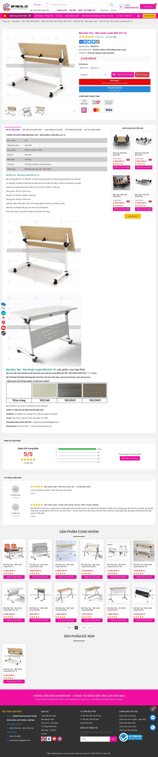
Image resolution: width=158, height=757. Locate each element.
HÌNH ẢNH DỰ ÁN (72, 16)
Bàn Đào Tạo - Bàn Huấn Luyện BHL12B (64, 565)
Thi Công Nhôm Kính (49, 726)
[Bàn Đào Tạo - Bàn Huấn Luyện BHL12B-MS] (92, 551)
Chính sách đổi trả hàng (128, 730)
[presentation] (6, 110)
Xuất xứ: (10, 155)
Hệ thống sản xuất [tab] (73, 130)
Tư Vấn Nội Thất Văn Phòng (90, 716)
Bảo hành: (11, 159)
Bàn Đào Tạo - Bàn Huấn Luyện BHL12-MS (38, 565)
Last (89, 627)
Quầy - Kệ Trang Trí (86, 10)
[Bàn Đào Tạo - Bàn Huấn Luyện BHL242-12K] (14, 594)
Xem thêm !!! (132, 216)
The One (72, 10)
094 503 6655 (23, 426)
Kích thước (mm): (85, 50)
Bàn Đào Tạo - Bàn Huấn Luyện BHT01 (116, 609)
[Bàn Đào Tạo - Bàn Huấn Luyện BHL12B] (66, 551)
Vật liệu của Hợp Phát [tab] (32, 130)
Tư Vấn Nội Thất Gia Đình (89, 719)
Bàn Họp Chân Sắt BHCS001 (120, 154)
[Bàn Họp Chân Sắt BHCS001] (121, 141)
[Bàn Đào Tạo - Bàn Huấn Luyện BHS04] (40, 594)
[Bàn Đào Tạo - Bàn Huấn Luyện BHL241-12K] (118, 551)
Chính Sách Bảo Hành (127, 723)
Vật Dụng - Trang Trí (44, 16)
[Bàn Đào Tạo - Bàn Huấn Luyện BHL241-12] (11, 110)
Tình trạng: (11, 169)
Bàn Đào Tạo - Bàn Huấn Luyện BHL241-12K (116, 565)
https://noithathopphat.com (41, 426)
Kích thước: (83, 64)
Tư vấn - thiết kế (123, 16)
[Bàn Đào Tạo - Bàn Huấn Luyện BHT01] (118, 594)
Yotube (94, 373)
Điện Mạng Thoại (47, 719)
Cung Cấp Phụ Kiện (48, 716)
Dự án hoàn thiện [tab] (92, 130)
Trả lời (33, 493)
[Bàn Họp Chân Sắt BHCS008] (143, 182)
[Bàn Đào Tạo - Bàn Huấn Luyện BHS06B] (92, 594)
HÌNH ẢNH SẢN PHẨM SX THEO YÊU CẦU (98, 16)
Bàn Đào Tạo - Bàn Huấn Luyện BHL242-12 (142, 565)
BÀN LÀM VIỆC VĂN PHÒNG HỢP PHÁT (72, 373)
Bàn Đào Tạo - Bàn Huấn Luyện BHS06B (90, 609)
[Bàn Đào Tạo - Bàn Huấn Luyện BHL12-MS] (40, 551)
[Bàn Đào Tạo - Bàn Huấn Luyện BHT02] (144, 594)
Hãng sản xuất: (13, 145)
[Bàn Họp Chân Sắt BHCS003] (143, 141)
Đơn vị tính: (11, 140)
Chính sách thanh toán (127, 726)
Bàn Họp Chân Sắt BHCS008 (142, 196)
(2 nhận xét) (99, 37)
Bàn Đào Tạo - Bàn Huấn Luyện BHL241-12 (12, 670)
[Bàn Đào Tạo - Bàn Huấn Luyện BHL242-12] (144, 551)
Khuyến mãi (149, 16)
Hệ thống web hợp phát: (39, 10)
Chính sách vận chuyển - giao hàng (132, 719)
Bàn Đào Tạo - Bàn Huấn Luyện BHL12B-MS (90, 565)
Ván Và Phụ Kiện (86, 723)
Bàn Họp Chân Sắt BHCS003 (142, 154)
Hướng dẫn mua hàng (127, 716)
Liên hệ (113, 10)
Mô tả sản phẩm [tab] (13, 130)
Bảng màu (104, 10)
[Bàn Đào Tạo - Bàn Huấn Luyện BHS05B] (66, 594)
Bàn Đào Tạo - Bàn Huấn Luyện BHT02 (142, 609)
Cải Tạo (59, 16)
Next (84, 627)
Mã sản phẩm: (84, 46)
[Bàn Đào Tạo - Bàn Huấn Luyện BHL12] (14, 551)
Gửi (113, 739)
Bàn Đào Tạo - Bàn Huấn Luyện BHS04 (38, 609)
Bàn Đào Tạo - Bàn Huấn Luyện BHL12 (12, 565)
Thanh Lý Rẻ (61, 10)
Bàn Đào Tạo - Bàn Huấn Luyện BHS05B (64, 609)
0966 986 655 (131, 7)
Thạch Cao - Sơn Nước (50, 723)
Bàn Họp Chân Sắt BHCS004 (120, 196)
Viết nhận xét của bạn (130, 458)
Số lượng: (83, 75)
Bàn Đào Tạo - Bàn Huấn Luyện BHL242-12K (12, 609)
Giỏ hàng (150, 6)
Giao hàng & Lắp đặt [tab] (54, 130)
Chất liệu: (82, 53)
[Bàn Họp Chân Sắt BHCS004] (121, 182)
